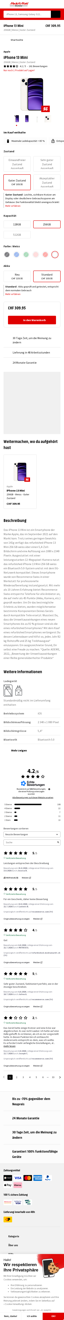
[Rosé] (35, 254)
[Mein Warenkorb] (58, 4)
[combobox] (27, 14)
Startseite (17, 39)
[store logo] (19, 4)
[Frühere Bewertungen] (4, 1077)
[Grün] (26, 254)
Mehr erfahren (12, 205)
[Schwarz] (7, 254)
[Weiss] (55, 254)
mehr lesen (9, 1046)
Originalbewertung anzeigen (17, 919)
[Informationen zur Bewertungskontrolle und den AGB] (49, 789)
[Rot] (45, 254)
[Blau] (16, 254)
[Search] (55, 14)
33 (53, 1077)
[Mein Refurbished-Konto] (52, 4)
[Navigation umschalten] (5, 4)
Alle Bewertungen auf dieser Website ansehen (32, 797)
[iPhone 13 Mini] (20, 472)
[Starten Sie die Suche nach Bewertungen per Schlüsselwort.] (58, 842)
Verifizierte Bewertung (16, 858)
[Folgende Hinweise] (60, 1077)
